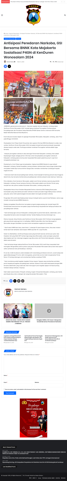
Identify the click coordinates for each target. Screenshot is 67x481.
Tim (23, 475)
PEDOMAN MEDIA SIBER (48, 478)
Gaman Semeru (10, 61)
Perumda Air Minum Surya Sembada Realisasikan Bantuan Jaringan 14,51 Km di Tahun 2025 (34, 1)
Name (6, 375)
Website (37, 382)
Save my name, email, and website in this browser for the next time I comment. (25, 389)
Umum (18, 38)
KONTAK (58, 478)
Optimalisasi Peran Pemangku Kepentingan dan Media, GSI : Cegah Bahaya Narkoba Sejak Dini (33, 338)
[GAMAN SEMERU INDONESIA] (33, 15)
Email (6, 382)
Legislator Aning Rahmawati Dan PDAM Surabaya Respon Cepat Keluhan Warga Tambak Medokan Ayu (12, 338)
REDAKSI (63, 478)
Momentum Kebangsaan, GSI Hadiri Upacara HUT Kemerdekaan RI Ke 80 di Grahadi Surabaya (54, 338)
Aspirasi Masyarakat (14, 33)
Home (6, 33)
